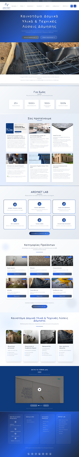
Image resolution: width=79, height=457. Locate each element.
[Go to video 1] (38, 405)
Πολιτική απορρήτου (30, 421)
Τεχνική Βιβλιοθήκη (62, 421)
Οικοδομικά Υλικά (46, 431)
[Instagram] (43, 454)
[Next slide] (76, 58)
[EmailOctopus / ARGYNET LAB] (50, 454)
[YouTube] (46, 454)
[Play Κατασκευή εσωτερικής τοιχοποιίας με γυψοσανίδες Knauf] (39, 389)
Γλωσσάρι (61, 433)
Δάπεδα (44, 427)
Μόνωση (44, 423)
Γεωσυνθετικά (45, 429)
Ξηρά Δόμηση (45, 425)
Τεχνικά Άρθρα (61, 427)
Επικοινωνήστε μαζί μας (39, 306)
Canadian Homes (60, 171)
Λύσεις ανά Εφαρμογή (63, 423)
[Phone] (28, 454)
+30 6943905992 (18, 431)
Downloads (61, 431)
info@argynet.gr (17, 436)
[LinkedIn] (39, 454)
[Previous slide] (2, 58)
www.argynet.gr (17, 440)
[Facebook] (36, 454)
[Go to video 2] (39, 405)
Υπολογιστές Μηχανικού (63, 429)
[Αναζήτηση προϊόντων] (71, 6)
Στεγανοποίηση (46, 421)
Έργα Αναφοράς (62, 425)
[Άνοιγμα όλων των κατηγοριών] (75, 6)
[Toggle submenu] (17, 6)
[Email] (32, 454)
